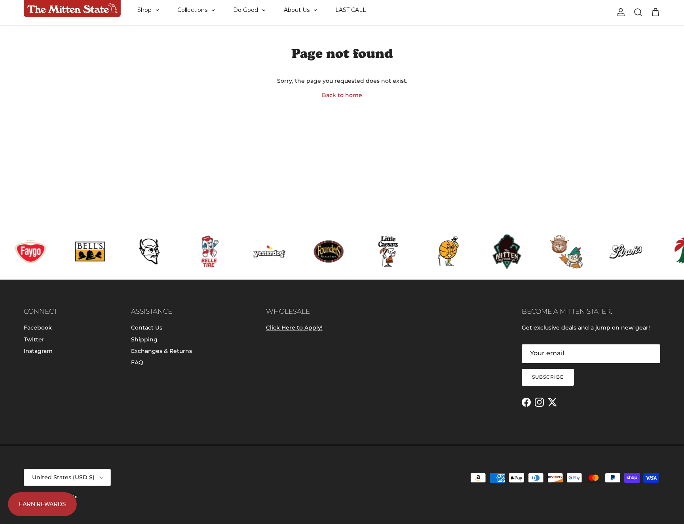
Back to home (342, 95)
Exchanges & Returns (161, 350)
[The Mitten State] (72, 8)
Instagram (38, 350)
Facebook (38, 327)
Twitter (34, 339)
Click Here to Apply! (294, 327)
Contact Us (146, 327)
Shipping (144, 339)
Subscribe (548, 377)
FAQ (137, 362)
